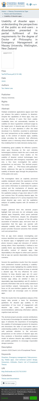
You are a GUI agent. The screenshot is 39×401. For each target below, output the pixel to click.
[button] (13, 4)
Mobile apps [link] (9, 360)
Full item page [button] (9, 383)
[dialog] (19, 394)
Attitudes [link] (13, 362)
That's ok (33, 398)
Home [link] (4, 11)
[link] (12, 74)
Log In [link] (34, 4)
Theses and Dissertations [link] (13, 14)
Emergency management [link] (18, 357)
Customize (4, 398)
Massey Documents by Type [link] (18, 11)
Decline (26, 398)
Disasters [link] (5, 357)
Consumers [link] (5, 362)
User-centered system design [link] (26, 360)
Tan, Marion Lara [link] (7, 88)
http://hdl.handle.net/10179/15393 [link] (14, 371)
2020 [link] (4, 81)
